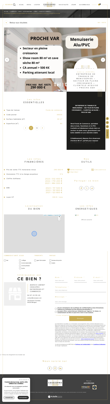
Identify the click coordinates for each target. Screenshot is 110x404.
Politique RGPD (79, 392)
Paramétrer (9, 397)
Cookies (84, 392)
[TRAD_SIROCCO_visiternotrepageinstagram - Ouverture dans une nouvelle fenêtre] (55, 368)
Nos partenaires (73, 392)
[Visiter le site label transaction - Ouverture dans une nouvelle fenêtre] (94, 387)
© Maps (50, 215)
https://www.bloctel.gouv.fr (87, 339)
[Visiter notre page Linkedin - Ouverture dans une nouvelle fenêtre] (60, 368)
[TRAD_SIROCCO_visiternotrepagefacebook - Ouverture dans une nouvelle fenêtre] (50, 368)
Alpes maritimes (27, 11)
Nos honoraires (51, 392)
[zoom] (55, 91)
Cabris (35, 11)
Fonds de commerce (45, 11)
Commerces (13, 11)
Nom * (58, 277)
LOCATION (37, 4)
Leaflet (44, 215)
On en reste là (23, 379)
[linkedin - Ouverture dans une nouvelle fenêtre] (107, 126)
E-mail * (98, 277)
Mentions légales (63, 392)
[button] (103, 60)
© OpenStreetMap (57, 215)
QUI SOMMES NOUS (84, 4)
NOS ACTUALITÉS (63, 4)
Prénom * (79, 277)
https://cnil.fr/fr (99, 333)
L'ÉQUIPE (73, 4)
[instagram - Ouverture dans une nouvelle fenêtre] (107, 122)
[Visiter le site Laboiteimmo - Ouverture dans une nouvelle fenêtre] (55, 398)
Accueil (21, 4)
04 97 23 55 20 (33, 295)
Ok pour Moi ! (23, 397)
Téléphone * (62, 287)
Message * (61, 297)
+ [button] (59, 217)
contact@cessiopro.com (34, 298)
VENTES (29, 4)
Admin (68, 392)
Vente (20, 11)
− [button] (59, 219)
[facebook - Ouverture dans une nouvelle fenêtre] (107, 118)
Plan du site (56, 392)
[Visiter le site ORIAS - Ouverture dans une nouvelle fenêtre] (86, 387)
